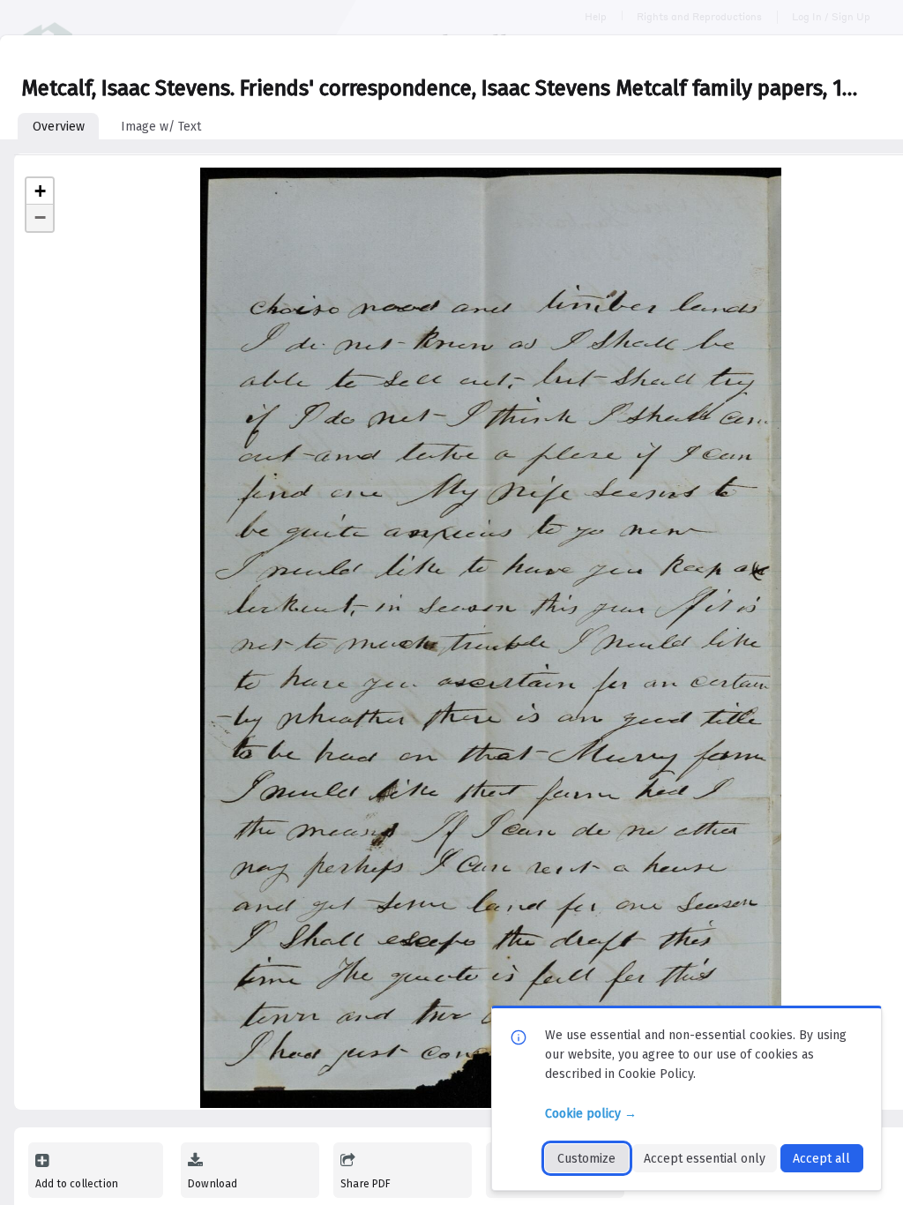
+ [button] (40, 191)
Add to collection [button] (76, 1184)
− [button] (40, 217)
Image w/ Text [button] (161, 126)
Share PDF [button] (366, 1184)
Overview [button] (59, 126)
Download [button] (212, 1184)
